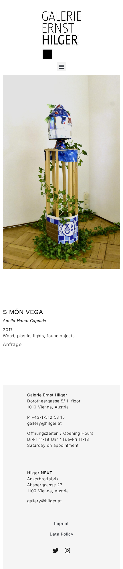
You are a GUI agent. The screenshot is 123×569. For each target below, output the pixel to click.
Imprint (61, 523)
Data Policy (62, 534)
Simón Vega (23, 312)
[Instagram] (67, 550)
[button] (61, 66)
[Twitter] (55, 550)
